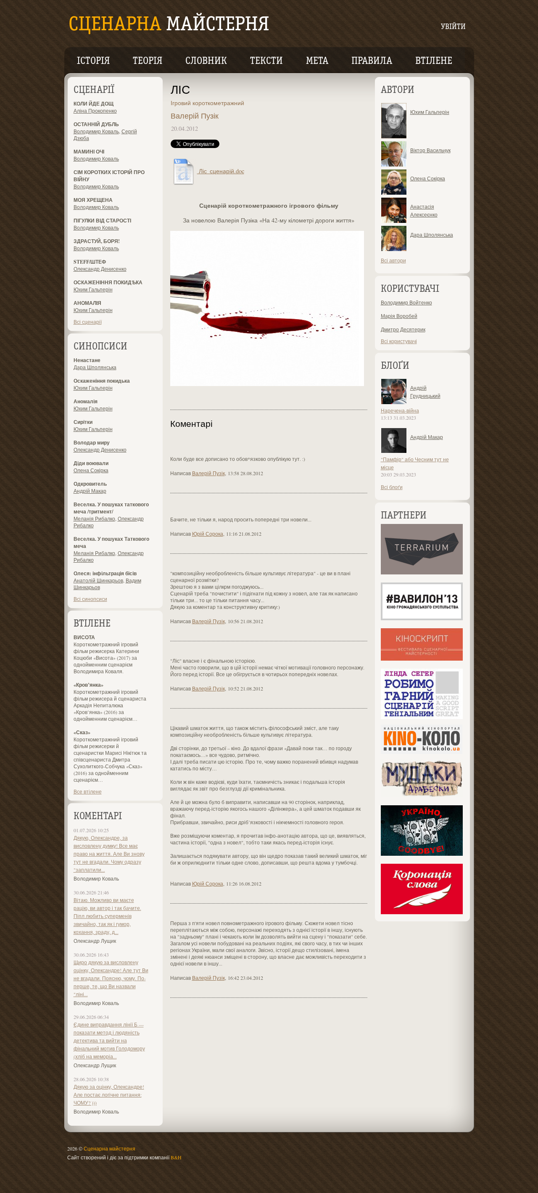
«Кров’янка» (88, 684)
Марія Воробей (399, 315)
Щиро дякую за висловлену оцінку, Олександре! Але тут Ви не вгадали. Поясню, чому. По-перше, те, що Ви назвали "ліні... (111, 978)
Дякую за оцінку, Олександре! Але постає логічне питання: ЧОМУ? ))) (109, 1094)
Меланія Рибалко (94, 518)
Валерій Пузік (195, 116)
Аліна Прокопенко (95, 110)
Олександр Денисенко (100, 268)
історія (93, 61)
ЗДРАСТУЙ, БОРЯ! (97, 241)
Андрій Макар (90, 490)
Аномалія (86, 401)
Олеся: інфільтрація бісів (105, 573)
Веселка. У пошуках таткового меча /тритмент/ (111, 508)
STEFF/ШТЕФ (90, 261)
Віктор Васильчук (430, 150)
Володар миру (92, 442)
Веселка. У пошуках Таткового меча (111, 542)
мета (317, 61)
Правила (371, 61)
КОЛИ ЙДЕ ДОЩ (93, 103)
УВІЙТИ (453, 27)
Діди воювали (91, 463)
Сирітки (83, 422)
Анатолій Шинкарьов (98, 580)
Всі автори (393, 260)
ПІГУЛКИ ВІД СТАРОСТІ (102, 220)
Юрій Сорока (207, 533)
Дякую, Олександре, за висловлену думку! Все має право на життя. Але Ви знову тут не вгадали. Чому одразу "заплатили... (109, 853)
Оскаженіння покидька (102, 380)
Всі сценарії (88, 321)
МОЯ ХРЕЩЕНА (93, 200)
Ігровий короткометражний (207, 103)
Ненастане (87, 360)
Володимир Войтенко (406, 302)
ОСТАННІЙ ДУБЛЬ (96, 124)
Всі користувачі (399, 341)
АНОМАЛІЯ (87, 303)
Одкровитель (90, 483)
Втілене (433, 61)
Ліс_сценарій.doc (220, 171)
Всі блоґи (392, 487)
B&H (176, 1157)
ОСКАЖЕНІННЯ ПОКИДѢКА (108, 282)
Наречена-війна (400, 410)
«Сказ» (82, 732)
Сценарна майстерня (109, 1148)
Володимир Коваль (96, 131)
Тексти (266, 61)
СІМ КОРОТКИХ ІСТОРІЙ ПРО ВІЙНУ (109, 176)
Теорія (147, 61)
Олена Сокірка (91, 470)
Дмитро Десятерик (403, 329)
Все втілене (88, 791)
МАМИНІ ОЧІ (89, 151)
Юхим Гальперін (93, 289)
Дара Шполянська (95, 367)
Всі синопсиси (90, 598)
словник (206, 61)
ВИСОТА (84, 637)
